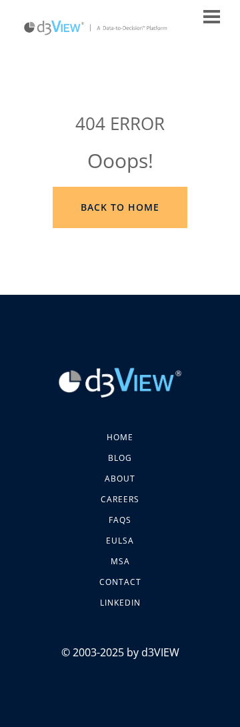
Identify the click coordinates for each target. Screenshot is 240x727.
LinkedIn (120, 602)
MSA (120, 561)
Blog (120, 458)
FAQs (120, 520)
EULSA (120, 540)
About (120, 478)
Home (120, 437)
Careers (120, 499)
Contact (120, 582)
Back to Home (120, 207)
